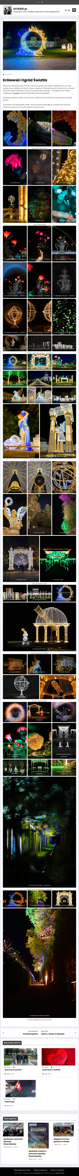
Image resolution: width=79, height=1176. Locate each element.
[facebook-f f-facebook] (37, 2)
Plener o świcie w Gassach (52, 1034)
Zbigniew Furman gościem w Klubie (61, 1140)
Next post (44, 1031)
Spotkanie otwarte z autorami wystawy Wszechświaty (38, 1153)
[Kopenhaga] (20, 1088)
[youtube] (42, 2)
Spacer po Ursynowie (13, 1070)
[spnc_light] (69, 10)
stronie (16, 93)
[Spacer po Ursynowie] (20, 1057)
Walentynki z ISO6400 (51, 1070)
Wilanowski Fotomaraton (22, 1170)
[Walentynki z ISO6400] (58, 1057)
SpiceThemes (60, 1173)
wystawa (40, 1125)
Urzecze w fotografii (57, 1170)
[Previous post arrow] (3, 1032)
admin (9, 1067)
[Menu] (74, 10)
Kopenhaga (9, 1102)
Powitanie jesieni (30, 1034)
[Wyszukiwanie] (66, 10)
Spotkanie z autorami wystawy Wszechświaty (13, 1141)
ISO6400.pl (20, 9)
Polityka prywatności (40, 1170)
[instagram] (40, 2)
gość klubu (7, 1125)
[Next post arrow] (75, 1032)
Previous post (33, 1031)
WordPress (37, 1173)
